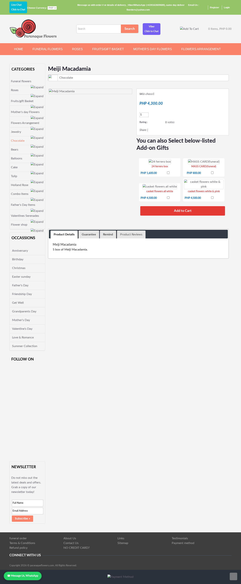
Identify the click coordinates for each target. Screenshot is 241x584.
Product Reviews (131, 234)
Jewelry (16, 131)
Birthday (17, 259)
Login (227, 7)
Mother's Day (21, 320)
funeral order (18, 538)
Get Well (18, 302)
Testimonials (180, 538)
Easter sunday (21, 276)
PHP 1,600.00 (149, 173)
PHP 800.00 (194, 173)
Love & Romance (23, 337)
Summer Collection (24, 346)
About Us (69, 538)
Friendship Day (22, 294)
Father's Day (20, 285)
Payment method (183, 543)
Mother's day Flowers (152, 49)
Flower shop (19, 224)
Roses (77, 49)
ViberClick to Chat (152, 29)
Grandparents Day (24, 311)
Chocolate (17, 140)
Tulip (14, 176)
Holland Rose (19, 185)
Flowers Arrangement (201, 49)
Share (143, 129)
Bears (14, 149)
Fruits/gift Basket (108, 49)
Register (214, 7)
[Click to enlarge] (160, 161)
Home (18, 49)
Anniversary (20, 250)
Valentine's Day (22, 328)
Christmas (18, 268)
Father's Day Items (23, 204)
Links (120, 538)
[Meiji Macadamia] (62, 91)
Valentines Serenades (25, 215)
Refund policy (18, 547)
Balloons (16, 158)
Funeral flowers (48, 49)
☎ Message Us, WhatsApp (22, 576)
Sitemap (122, 543)
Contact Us (71, 543)
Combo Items (19, 193)
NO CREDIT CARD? (76, 547)
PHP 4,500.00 (149, 198)
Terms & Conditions (22, 543)
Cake (14, 167)
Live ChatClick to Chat (18, 7)
